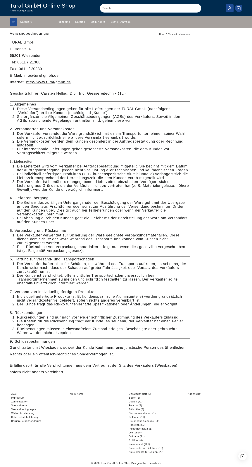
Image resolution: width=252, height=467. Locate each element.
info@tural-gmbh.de (40, 75)
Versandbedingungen (23, 409)
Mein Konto (77, 393)
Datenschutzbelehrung (24, 417)
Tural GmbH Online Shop (42, 6)
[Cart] (239, 8)
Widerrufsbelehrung (22, 413)
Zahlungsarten (19, 401)
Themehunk (154, 463)
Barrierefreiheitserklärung (26, 421)
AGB (14, 393)
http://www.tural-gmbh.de (48, 82)
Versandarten (19, 405)
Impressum (18, 397)
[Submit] (194, 8)
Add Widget (194, 393)
